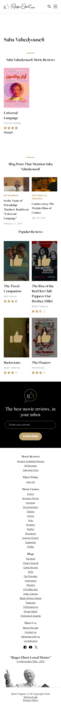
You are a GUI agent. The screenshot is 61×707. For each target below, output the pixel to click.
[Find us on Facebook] (25, 647)
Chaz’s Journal (30, 563)
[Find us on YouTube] (30, 647)
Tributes (30, 585)
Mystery (30, 524)
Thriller (30, 546)
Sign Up (30, 482)
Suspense (30, 542)
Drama (30, 511)
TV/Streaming (30, 607)
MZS (30, 572)
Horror (30, 516)
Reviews (30, 558)
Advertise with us (30, 636)
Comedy (30, 502)
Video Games (30, 594)
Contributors (30, 641)
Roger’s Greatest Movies (30, 461)
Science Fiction (30, 538)
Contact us (30, 632)
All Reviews (30, 465)
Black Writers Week (30, 598)
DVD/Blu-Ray (30, 589)
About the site (30, 627)
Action (30, 494)
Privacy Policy (30, 700)
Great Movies (30, 567)
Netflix (30, 529)
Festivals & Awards (30, 616)
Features (30, 602)
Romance (30, 533)
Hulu (30, 520)
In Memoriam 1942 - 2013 (30, 661)
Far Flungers (30, 576)
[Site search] (49, 6)
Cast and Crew (30, 470)
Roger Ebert (30, 611)
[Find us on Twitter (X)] (36, 647)
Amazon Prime (30, 498)
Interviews (30, 580)
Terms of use (30, 697)
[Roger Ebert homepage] (19, 6)
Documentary (30, 507)
